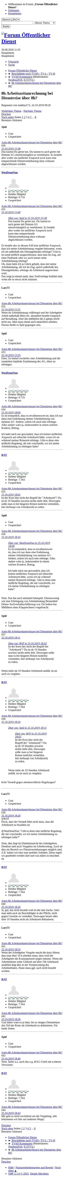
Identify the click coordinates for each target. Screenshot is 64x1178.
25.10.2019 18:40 (10, 1058)
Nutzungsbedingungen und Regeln (34, 1167)
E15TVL (29, 79)
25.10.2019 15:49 (10, 212)
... (33, 117)
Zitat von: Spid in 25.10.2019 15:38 (27, 218)
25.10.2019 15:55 (10, 355)
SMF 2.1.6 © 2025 (18, 1173)
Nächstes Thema (32, 111)
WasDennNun (9, 172)
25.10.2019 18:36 (10, 1019)
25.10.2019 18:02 (10, 494)
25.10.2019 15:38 (10, 148)
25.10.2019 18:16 (10, 722)
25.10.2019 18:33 (10, 949)
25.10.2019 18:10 (10, 537)
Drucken (6, 114)
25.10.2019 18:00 (10, 412)
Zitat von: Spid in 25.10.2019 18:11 (27, 727)
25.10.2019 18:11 (10, 637)
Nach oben (7, 1128)
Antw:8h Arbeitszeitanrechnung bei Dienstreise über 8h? (31, 142)
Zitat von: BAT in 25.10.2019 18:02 (27, 643)
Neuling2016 (15, 79)
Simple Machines (39, 1173)
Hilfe (11, 1167)
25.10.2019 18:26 (10, 907)
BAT (4, 455)
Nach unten (7, 117)
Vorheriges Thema (11, 111)
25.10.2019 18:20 (10, 815)
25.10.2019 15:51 (10, 309)
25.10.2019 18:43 (10, 1113)
